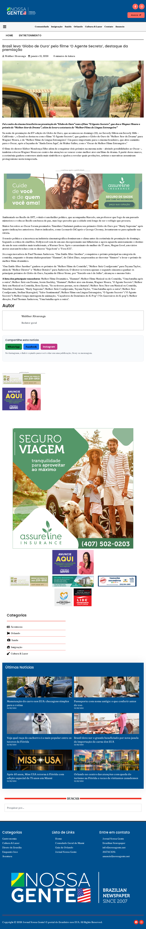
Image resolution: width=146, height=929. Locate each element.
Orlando (78, 26)
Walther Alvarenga (34, 316)
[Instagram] (142, 6)
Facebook (31, 346)
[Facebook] (136, 922)
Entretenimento (30, 35)
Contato (108, 26)
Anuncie (119, 26)
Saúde (68, 26)
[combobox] (73, 808)
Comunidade (42, 26)
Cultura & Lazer (93, 26)
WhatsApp (14, 346)
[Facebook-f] (135, 6)
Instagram (49, 346)
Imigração (57, 26)
